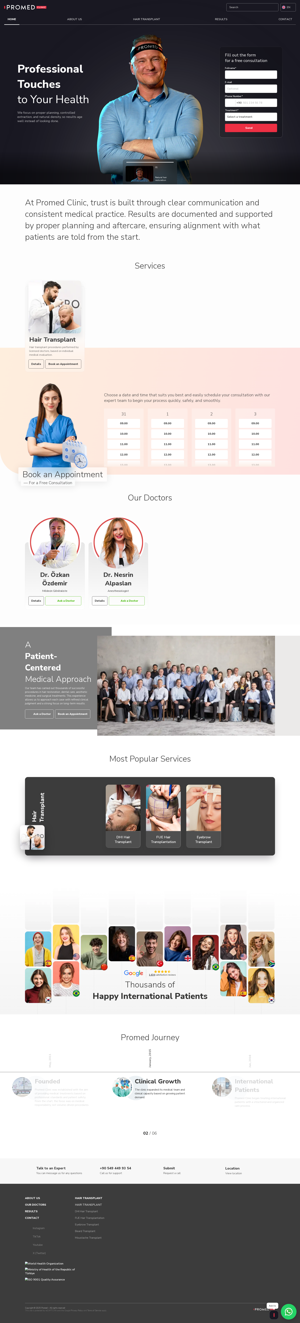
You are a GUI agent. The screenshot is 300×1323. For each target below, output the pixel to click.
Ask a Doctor (66, 601)
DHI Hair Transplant (86, 1211)
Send (248, 128)
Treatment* (232, 110)
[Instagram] (202, 7)
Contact (285, 19)
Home (12, 19)
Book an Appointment (63, 364)
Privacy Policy (77, 1310)
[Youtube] (219, 7)
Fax (221, 48)
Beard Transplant (85, 1231)
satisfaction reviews (162, 974)
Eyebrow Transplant (87, 1224)
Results (221, 19)
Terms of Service (94, 1310)
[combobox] (233, 103)
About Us (74, 19)
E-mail (228, 82)
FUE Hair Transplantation (89, 1218)
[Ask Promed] (273, 1315)
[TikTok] (210, 7)
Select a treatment (239, 117)
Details (36, 364)
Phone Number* (234, 96)
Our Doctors (35, 1205)
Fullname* (230, 68)
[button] (98, 434)
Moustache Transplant (88, 1238)
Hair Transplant (146, 19)
